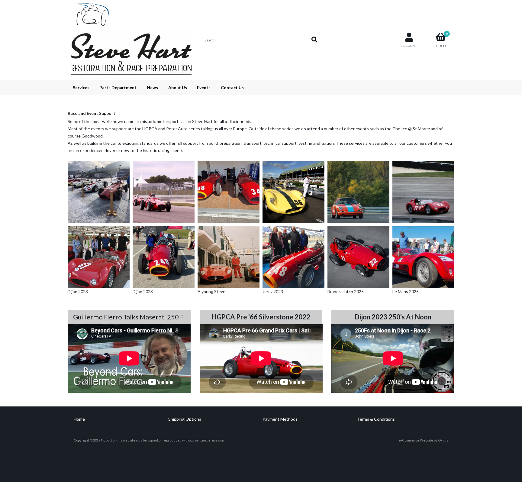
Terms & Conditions (376, 419)
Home (79, 419)
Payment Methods (280, 419)
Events (204, 87)
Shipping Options (184, 419)
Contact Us (232, 87)
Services (81, 87)
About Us (177, 87)
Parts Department (118, 87)
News (152, 87)
